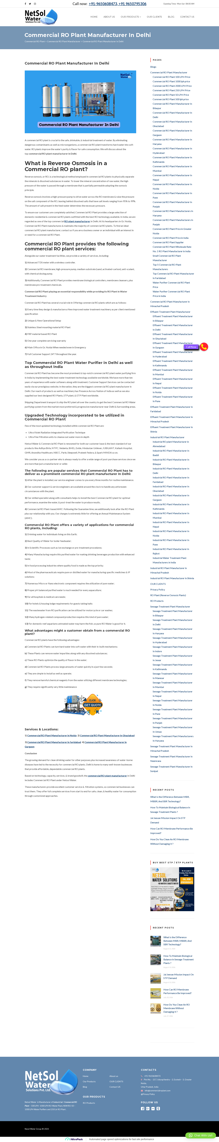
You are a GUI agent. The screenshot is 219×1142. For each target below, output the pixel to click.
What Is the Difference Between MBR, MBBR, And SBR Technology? (177, 941)
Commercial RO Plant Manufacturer (168, 72)
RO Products (157, 600)
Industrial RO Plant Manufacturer (167, 437)
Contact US (187, 16)
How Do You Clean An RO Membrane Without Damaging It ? (176, 1008)
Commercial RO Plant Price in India (170, 237)
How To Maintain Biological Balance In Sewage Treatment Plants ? (178, 959)
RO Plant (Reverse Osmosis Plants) (168, 595)
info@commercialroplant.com (157, 1090)
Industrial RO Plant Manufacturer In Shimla (172, 578)
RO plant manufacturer (77, 221)
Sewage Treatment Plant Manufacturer (170, 606)
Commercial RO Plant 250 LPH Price (171, 90)
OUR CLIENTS (154, 16)
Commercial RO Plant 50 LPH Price (171, 94)
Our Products (130, 16)
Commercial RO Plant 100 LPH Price (171, 76)
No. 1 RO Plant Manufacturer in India (171, 251)
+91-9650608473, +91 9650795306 (117, 3)
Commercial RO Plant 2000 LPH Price (172, 85)
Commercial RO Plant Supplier (168, 242)
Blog (171, 16)
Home (94, 16)
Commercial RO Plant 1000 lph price (171, 81)
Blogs (153, 66)
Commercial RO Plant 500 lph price (171, 99)
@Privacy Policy (148, 1094)
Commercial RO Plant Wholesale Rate (172, 246)
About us (109, 16)
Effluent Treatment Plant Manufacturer (170, 311)
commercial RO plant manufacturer (107, 775)
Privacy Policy (157, 589)
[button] (200, 1135)
